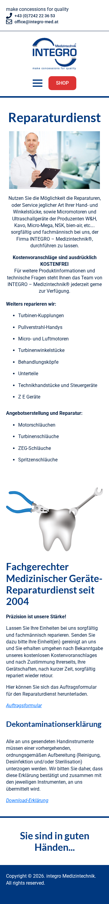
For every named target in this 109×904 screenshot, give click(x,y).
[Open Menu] (37, 83)
